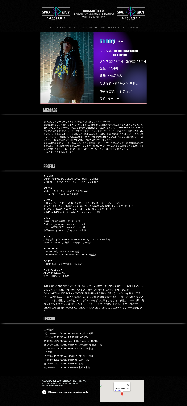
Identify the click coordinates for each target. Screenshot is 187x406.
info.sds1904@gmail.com (54, 385)
